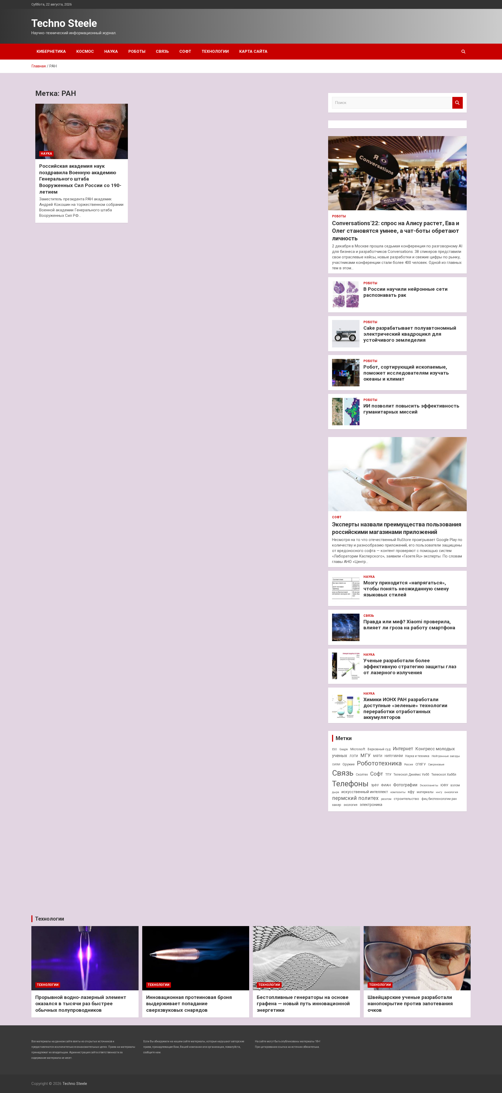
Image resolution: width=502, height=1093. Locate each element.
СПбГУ (420, 764)
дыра (335, 792)
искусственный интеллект (364, 791)
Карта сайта (253, 51)
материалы (425, 792)
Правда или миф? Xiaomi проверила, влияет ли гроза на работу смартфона (409, 625)
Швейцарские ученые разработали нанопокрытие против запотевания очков (410, 1003)
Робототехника (379, 763)
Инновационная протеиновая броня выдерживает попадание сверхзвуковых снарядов (189, 1003)
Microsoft (357, 749)
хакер (336, 805)
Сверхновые (436, 764)
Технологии (215, 51)
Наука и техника (417, 756)
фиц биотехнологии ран (439, 799)
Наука (111, 51)
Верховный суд (379, 749)
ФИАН (386, 785)
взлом (455, 785)
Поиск (457, 103)
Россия (408, 764)
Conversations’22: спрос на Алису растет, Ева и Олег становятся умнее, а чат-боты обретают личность (395, 230)
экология (350, 805)
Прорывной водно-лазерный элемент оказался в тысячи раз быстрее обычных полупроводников (80, 1003)
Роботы (136, 51)
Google (343, 749)
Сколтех (362, 774)
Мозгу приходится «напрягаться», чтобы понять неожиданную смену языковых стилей (406, 589)
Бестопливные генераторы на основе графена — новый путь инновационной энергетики (303, 1003)
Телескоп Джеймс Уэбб (411, 774)
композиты (398, 792)
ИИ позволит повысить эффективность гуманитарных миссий (411, 409)
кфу (411, 792)
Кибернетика (51, 51)
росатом (386, 799)
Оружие (349, 764)
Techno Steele (64, 23)
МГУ (365, 755)
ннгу (439, 792)
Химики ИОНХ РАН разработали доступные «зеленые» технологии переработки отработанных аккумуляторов (405, 708)
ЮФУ (444, 785)
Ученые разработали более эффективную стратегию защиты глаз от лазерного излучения (409, 667)
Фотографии (405, 784)
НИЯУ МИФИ (394, 756)
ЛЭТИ (354, 756)
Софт (185, 51)
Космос (85, 51)
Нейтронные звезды (446, 756)
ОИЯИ (336, 764)
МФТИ (377, 756)
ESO (334, 749)
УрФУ (375, 785)
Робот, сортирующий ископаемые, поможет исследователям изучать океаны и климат (406, 373)
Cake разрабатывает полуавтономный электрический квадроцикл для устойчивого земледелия (409, 334)
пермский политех (355, 798)
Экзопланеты (429, 785)
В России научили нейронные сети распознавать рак (405, 292)
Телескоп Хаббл (443, 774)
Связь (162, 51)
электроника (371, 805)
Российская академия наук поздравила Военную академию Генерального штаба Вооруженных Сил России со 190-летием (80, 179)
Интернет (403, 748)
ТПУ (388, 774)
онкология (451, 792)
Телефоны (350, 783)
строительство (406, 799)
